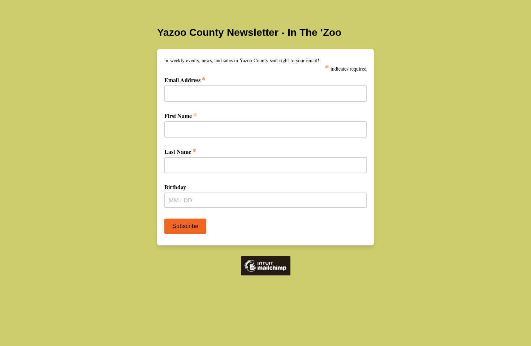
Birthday (175, 187)
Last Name (180, 151)
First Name (180, 115)
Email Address (185, 79)
